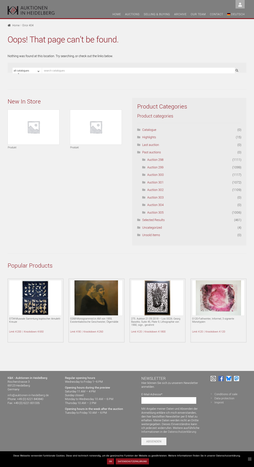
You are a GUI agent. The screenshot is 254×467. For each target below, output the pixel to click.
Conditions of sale (225, 394)
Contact (216, 14)
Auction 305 (155, 212)
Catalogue (149, 130)
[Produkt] (33, 127)
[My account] (240, 4)
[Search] (237, 70)
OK (110, 461)
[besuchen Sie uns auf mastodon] (236, 378)
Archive (180, 14)
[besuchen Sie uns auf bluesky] (228, 378)
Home (116, 14)
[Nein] (249, 459)
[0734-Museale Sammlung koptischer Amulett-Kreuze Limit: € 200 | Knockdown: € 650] (35, 298)
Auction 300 (155, 175)
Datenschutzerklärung (182, 432)
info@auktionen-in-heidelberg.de (28, 395)
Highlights (149, 137)
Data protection (224, 398)
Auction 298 (155, 160)
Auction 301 (155, 182)
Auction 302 (155, 190)
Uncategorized (152, 227)
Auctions (132, 14)
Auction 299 (155, 167)
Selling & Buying (157, 14)
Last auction (150, 145)
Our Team (198, 14)
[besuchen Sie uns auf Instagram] (213, 378)
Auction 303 (155, 197)
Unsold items (151, 235)
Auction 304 (155, 205)
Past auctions (151, 152)
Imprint (219, 402)
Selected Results (153, 220)
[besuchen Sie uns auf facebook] (221, 378)
